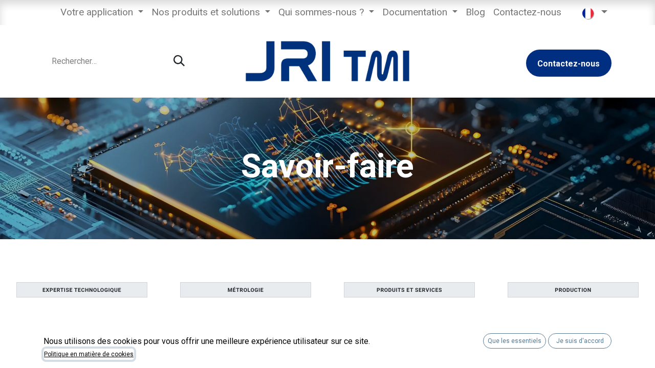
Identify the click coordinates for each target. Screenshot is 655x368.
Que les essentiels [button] (514, 340)
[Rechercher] (179, 61)
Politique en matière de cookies (89, 354)
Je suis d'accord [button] (580, 340)
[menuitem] (101, 12)
